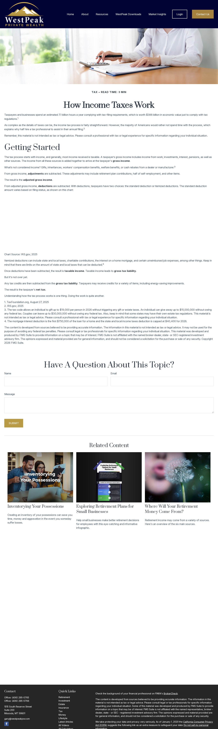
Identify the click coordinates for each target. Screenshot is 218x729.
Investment (64, 700)
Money (62, 714)
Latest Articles (66, 721)
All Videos (64, 725)
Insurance (64, 707)
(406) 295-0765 (20, 697)
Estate (62, 704)
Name (7, 373)
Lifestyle (63, 718)
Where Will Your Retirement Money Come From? (171, 509)
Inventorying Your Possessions (36, 506)
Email (114, 373)
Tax (61, 711)
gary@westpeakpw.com (17, 718)
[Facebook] (6, 724)
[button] (70, 14)
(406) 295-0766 (20, 700)
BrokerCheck (171, 693)
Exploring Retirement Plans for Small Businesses (105, 509)
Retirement (64, 697)
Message (9, 394)
